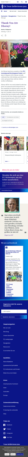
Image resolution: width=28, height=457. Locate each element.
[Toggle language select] (26, 2)
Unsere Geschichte (8, 335)
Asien (3, 117)
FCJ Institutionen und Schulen (13, 117)
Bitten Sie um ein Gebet (10, 373)
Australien (6, 391)
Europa (5, 395)
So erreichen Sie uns (7, 190)
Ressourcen (6, 347)
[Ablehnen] (26, 451)
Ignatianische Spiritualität (10, 365)
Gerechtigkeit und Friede (7, 120)
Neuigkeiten (6, 343)
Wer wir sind (13, 11)
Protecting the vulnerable (10, 410)
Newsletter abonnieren (9, 317)
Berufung (6, 331)
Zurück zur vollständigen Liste (10, 127)
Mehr (6, 161)
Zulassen (7, 454)
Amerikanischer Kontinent (10, 384)
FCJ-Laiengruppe (8, 339)
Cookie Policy (20, 454)
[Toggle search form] (22, 2)
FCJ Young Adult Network (13, 260)
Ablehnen (13, 454)
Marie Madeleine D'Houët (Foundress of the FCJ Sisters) (13, 252)
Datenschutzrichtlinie (9, 406)
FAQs (4, 414)
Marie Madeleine (8, 361)
